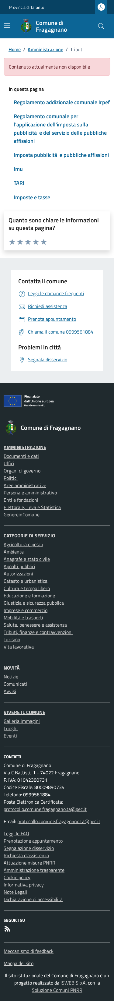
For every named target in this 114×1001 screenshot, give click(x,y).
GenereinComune (22, 514)
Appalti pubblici (19, 566)
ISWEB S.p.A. (73, 982)
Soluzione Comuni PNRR (57, 990)
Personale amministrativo (30, 492)
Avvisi (10, 691)
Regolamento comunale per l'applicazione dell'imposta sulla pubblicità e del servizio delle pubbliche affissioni (60, 128)
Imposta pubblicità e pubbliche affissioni (61, 155)
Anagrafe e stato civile (27, 559)
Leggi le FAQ (16, 833)
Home (15, 49)
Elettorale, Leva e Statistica (32, 507)
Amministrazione (45, 49)
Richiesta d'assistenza (26, 855)
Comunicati (15, 684)
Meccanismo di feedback (29, 951)
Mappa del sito (18, 963)
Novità (12, 667)
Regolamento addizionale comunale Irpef (62, 102)
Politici (11, 478)
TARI (19, 183)
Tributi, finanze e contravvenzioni (38, 632)
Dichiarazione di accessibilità (33, 899)
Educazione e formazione (29, 595)
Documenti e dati (21, 456)
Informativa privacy (24, 884)
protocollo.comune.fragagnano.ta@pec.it (45, 809)
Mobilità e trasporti (23, 617)
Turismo (12, 639)
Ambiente (14, 551)
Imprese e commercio (25, 610)
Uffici (9, 463)
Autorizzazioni (18, 573)
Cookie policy (17, 877)
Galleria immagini (22, 721)
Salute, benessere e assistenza (35, 624)
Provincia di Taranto (26, 7)
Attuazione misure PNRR (29, 862)
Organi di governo (22, 470)
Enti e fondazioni (21, 500)
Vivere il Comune (24, 712)
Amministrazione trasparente (34, 870)
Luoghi (11, 728)
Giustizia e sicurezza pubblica (34, 603)
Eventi (10, 735)
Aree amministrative (25, 485)
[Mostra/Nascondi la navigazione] (7, 25)
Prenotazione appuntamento (33, 840)
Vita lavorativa (19, 646)
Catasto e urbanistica (25, 581)
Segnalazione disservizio (29, 848)
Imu (18, 169)
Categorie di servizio (29, 535)
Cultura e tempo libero (27, 588)
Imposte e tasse (32, 197)
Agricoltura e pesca (23, 544)
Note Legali (15, 892)
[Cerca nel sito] (101, 26)
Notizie (11, 676)
